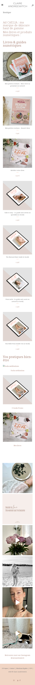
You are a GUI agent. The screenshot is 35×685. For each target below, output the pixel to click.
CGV (30, 668)
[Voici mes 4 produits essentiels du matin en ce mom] (17, 602)
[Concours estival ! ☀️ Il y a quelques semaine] (17, 571)
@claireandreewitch (17, 658)
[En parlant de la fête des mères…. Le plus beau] (17, 633)
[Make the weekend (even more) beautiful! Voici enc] (17, 540)
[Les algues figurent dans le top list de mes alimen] (17, 478)
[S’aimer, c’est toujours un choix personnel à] (17, 509)
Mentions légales (22, 668)
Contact (12, 668)
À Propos (5, 668)
